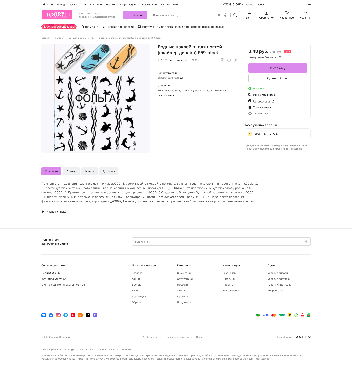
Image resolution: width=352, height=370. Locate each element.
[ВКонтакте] (43, 315)
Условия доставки (279, 278)
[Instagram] (58, 315)
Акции (136, 278)
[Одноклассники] (80, 315)
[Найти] (235, 15)
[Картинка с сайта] (95, 98)
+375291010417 (232, 4)
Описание (51, 171)
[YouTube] (73, 315)
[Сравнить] (222, 60)
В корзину (277, 68)
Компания (184, 265)
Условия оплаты (278, 272)
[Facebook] (51, 315)
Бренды (137, 284)
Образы (136, 302)
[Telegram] (65, 315)
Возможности (231, 290)
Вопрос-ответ (276, 290)
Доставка (109, 171)
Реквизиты (229, 272)
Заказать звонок (254, 4)
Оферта (200, 336)
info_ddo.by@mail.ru (54, 278)
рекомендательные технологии (112, 349)
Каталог (137, 272)
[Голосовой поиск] (226, 15)
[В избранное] (229, 60)
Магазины (228, 278)
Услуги (136, 290)
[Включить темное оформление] (309, 4)
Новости (182, 284)
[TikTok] (88, 315)
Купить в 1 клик (278, 78)
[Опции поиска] (218, 15)
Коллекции (139, 296)
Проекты (228, 284)
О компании (184, 272)
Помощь (273, 265)
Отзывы (71, 171)
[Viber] (95, 315)
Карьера (182, 296)
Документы (184, 302)
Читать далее (261, 358)
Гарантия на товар (279, 284)
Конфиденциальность (179, 336)
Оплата (89, 171)
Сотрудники (185, 278)
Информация (231, 265)
